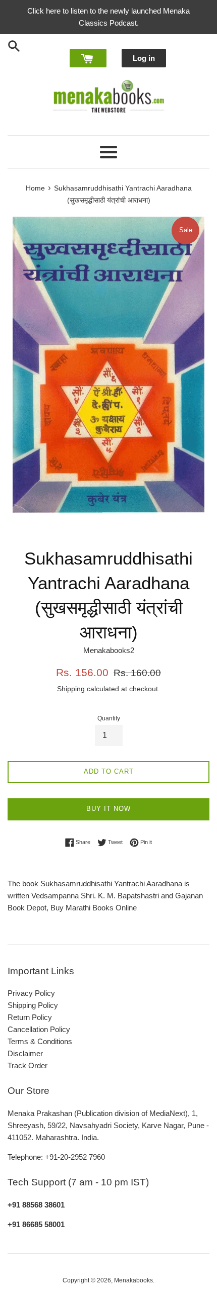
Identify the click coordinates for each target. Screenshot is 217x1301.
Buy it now (108, 808)
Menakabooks (133, 1280)
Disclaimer (25, 1053)
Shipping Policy (33, 1005)
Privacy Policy (31, 993)
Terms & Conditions (40, 1041)
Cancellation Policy (39, 1029)
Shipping (71, 689)
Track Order (27, 1065)
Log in (144, 58)
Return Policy (30, 1017)
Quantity (108, 718)
